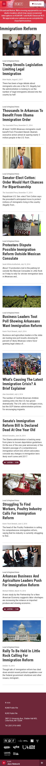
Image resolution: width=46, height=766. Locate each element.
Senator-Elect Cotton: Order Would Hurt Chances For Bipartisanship (23, 182)
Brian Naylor (7, 79)
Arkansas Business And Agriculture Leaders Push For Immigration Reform (22, 580)
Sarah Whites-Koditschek (11, 264)
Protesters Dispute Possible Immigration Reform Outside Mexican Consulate (22, 252)
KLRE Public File (11, 713)
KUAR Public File (11, 708)
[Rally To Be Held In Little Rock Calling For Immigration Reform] (22, 631)
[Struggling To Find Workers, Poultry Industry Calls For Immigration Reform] (22, 484)
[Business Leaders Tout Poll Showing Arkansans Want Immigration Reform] (22, 296)
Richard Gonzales (9, 436)
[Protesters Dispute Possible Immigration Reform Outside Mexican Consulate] (22, 225)
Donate (37, 4)
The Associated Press (10, 125)
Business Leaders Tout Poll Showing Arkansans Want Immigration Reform (22, 321)
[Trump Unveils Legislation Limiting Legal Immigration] (22, 45)
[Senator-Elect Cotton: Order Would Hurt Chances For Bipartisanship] (22, 158)
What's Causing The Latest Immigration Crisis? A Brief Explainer (23, 384)
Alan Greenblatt (8, 394)
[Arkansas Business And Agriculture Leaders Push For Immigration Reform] (22, 556)
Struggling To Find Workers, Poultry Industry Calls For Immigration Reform (22, 511)
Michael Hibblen (8, 591)
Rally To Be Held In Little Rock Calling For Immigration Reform (21, 655)
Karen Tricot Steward (10, 331)
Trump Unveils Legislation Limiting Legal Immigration (23, 69)
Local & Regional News (11, 61)
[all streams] (42, 763)
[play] (3, 762)
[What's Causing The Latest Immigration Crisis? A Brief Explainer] (22, 364)
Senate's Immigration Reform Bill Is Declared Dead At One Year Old (20, 425)
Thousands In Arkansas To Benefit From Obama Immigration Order (23, 115)
